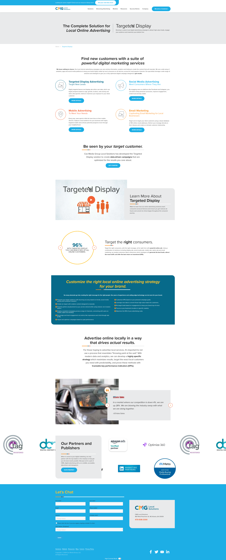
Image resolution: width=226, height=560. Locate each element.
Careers (82, 549)
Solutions (58, 549)
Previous (60, 248)
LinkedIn (168, 552)
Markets (64, 549)
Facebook (151, 552)
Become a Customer (161, 9)
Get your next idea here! (105, 3)
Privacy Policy (89, 549)
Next (94, 248)
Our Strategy (69, 470)
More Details (76, 101)
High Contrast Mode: (8, 7)
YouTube (162, 552)
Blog (77, 549)
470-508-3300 (141, 519)
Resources (71, 549)
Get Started (113, 165)
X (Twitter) (156, 552)
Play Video (91, 200)
